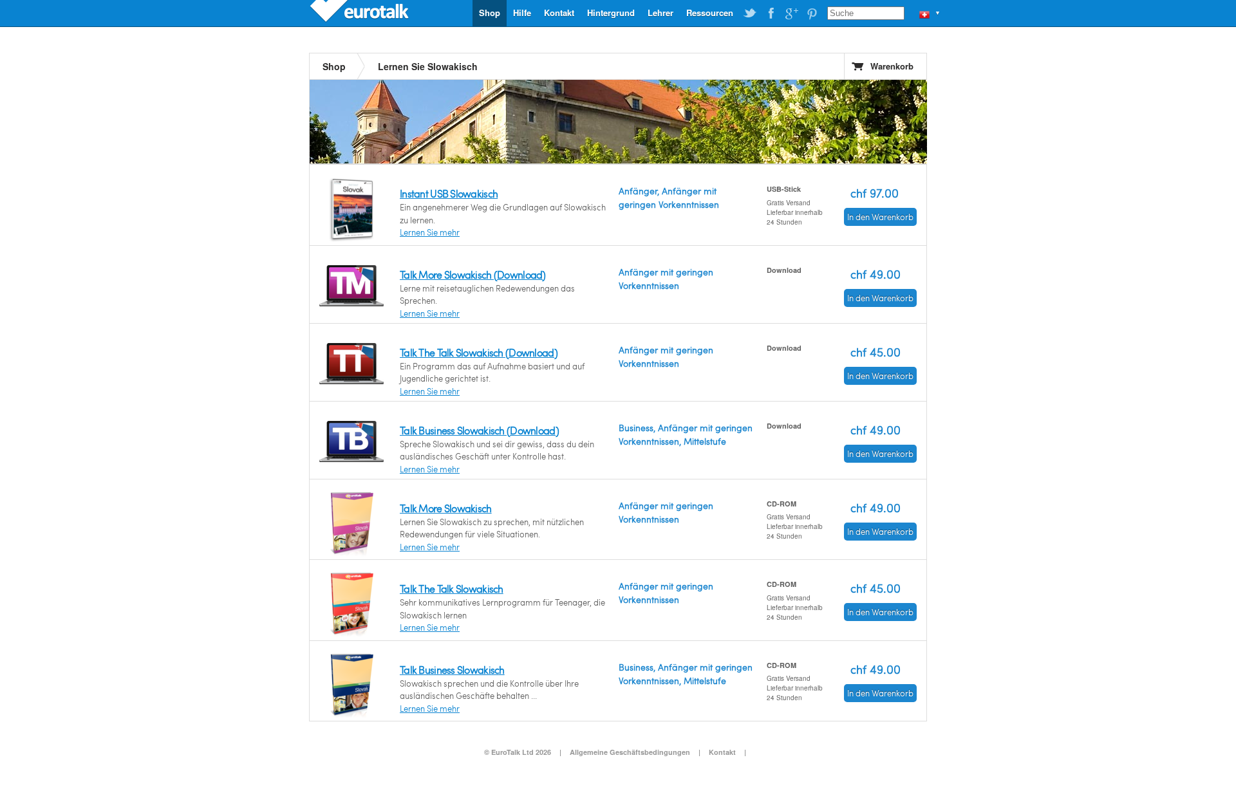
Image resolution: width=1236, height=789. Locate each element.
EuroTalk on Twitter (750, 13)
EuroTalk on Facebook (770, 13)
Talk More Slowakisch (446, 508)
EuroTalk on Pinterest (811, 13)
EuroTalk (360, 13)
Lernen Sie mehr (430, 232)
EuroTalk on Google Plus (791, 13)
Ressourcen (709, 12)
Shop (489, 12)
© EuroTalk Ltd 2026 (517, 752)
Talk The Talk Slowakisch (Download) (478, 352)
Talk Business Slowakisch (452, 669)
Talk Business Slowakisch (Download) (479, 430)
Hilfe (522, 12)
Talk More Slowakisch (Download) (473, 274)
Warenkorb (891, 66)
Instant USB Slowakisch (449, 193)
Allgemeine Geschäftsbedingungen (630, 752)
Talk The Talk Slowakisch (451, 588)
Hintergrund (611, 12)
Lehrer (660, 12)
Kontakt (559, 12)
